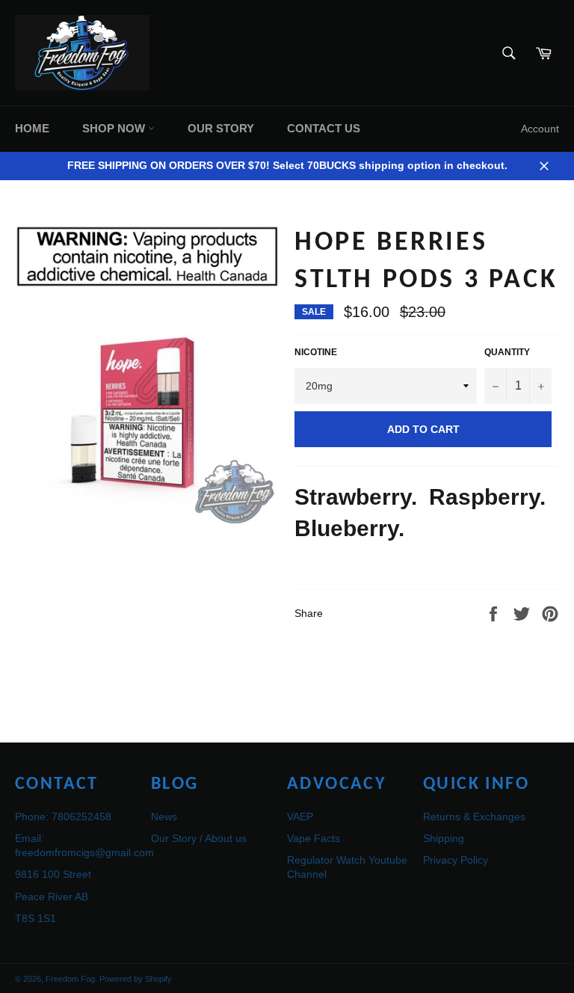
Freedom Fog (70, 978)
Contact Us (323, 128)
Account (540, 129)
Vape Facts (313, 838)
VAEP (300, 817)
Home (32, 128)
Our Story (221, 128)
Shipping (443, 838)
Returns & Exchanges (474, 817)
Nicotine (315, 352)
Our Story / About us (199, 838)
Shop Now (115, 128)
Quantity (507, 352)
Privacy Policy (455, 860)
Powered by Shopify (135, 978)
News (164, 817)
